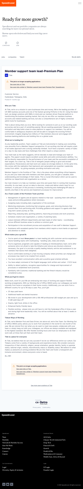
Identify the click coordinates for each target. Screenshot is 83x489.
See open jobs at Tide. (17, 84)
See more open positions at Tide (41, 385)
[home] (8, 3)
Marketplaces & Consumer (52, 454)
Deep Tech (47, 443)
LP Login (46, 467)
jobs (3, 57)
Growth (46, 448)
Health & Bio (48, 451)
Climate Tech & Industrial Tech (54, 440)
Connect (5, 451)
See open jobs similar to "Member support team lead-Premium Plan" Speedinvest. (37, 87)
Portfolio (5, 440)
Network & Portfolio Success (12, 443)
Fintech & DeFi (48, 446)
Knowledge (6, 448)
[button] (80, 3)
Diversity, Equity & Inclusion (12, 470)
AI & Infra (47, 437)
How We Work (7, 446)
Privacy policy (37, 407)
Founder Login (48, 470)
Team (4, 437)
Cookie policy (46, 407)
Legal (4, 467)
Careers (5, 454)
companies (12, 57)
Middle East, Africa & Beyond (54, 457)
